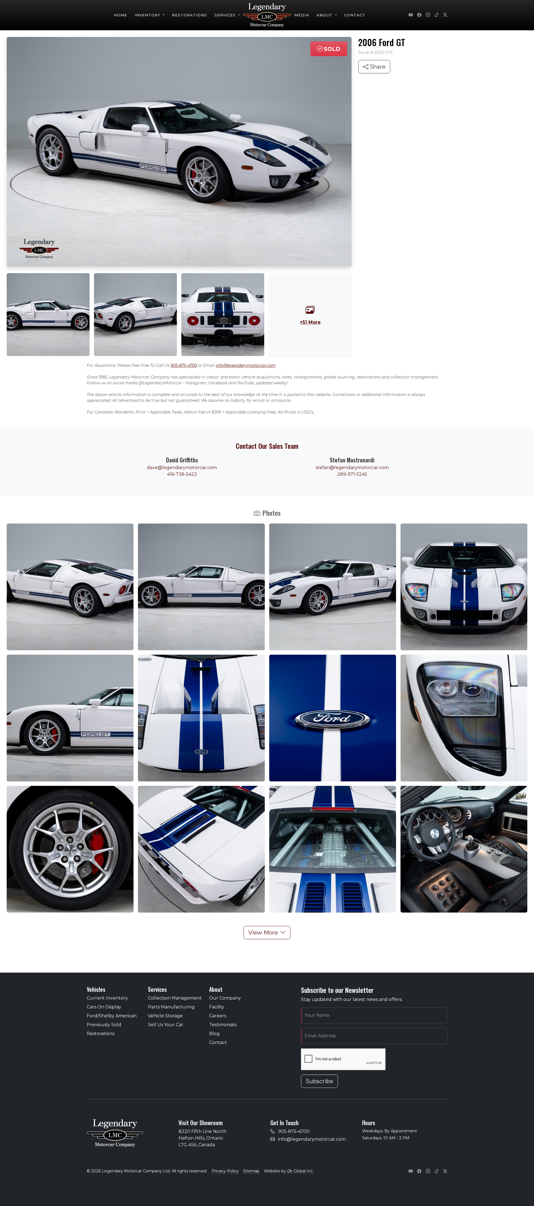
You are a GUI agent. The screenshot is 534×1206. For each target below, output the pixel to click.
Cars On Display (104, 1007)
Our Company (225, 998)
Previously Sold (104, 1024)
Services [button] (225, 15)
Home (120, 15)
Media (301, 15)
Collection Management (175, 998)
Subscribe (319, 1081)
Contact (354, 15)
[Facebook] (419, 15)
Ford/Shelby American (112, 1015)
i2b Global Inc (300, 1170)
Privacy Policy (225, 1170)
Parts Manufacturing (171, 1007)
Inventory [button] (148, 15)
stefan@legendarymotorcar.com (352, 467)
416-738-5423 (182, 474)
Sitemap (251, 1170)
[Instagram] (428, 15)
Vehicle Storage (165, 1015)
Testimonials (222, 1024)
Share (377, 66)
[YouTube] (411, 15)
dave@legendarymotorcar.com (182, 467)
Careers (217, 1015)
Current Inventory (107, 998)
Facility (216, 1007)
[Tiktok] (436, 15)
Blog (214, 1033)
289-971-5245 (352, 474)
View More (263, 932)
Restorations (189, 15)
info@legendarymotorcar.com (246, 365)
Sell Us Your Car (165, 1024)
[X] (445, 15)
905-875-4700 (183, 365)
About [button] (325, 15)
